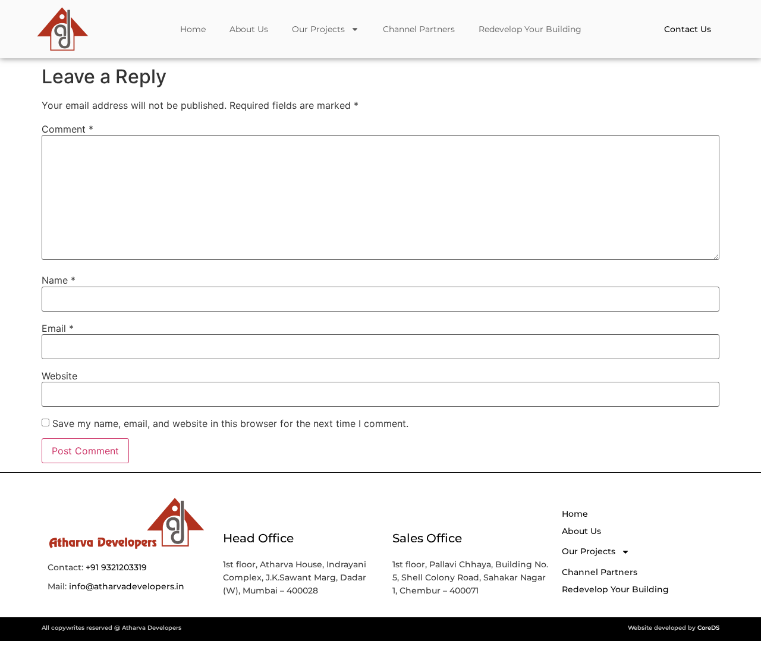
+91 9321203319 (116, 567)
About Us (248, 29)
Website (59, 376)
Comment (67, 129)
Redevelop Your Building (530, 29)
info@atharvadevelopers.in (126, 586)
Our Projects (318, 29)
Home (193, 29)
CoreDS (708, 628)
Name (59, 280)
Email (58, 328)
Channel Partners (419, 29)
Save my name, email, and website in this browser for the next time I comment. (230, 423)
